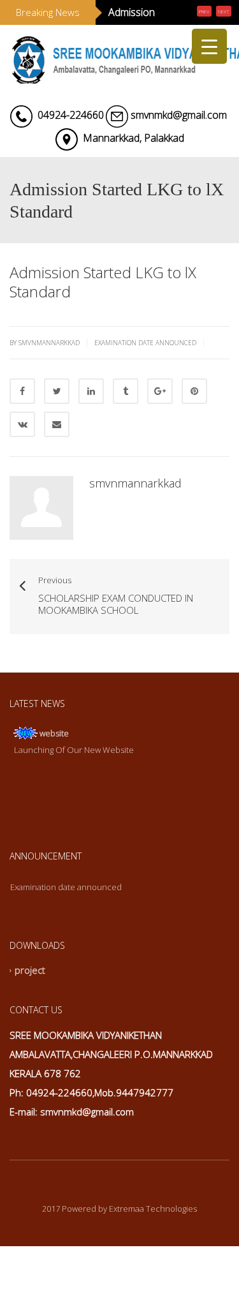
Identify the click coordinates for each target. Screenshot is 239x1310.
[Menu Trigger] (209, 46)
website (54, 769)
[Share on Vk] (22, 460)
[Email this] (56, 460)
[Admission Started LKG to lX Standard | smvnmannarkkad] (119, 93)
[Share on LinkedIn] (91, 427)
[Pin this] (194, 427)
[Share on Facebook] (22, 427)
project (30, 1007)
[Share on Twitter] (56, 427)
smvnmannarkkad (135, 519)
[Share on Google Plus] (160, 427)
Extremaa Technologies (153, 1245)
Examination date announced (145, 379)
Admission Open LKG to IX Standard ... (139, 30)
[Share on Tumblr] (125, 427)
